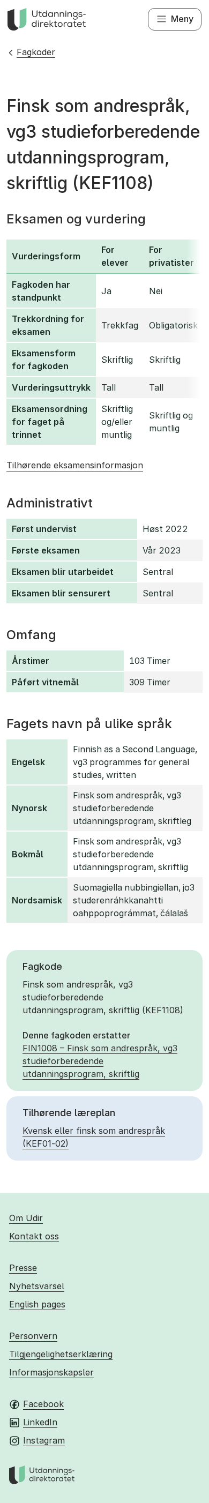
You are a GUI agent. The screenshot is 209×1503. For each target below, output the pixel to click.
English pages (37, 1304)
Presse (23, 1267)
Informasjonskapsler (51, 1372)
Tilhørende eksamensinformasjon (74, 465)
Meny (182, 18)
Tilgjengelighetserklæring (61, 1354)
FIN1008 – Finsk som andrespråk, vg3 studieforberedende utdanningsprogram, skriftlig (100, 1061)
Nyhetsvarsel (36, 1286)
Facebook (43, 1404)
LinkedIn (40, 1422)
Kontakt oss (34, 1236)
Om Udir (26, 1218)
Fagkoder (36, 52)
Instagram (44, 1440)
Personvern (33, 1335)
